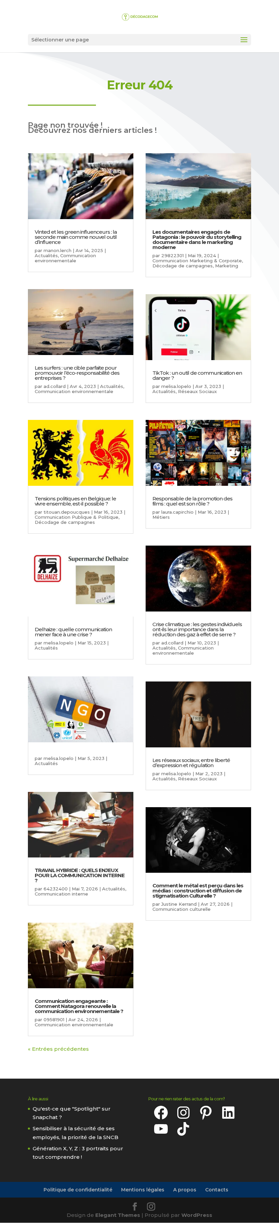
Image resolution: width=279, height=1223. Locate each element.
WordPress (196, 1215)
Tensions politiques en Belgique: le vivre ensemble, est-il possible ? (75, 501)
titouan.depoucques (67, 512)
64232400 (56, 888)
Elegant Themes (117, 1215)
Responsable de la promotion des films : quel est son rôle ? (192, 501)
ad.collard (55, 386)
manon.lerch (57, 250)
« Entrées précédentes (58, 1049)
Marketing (226, 265)
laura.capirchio (177, 512)
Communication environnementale (65, 258)
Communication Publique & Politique (76, 517)
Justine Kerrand (179, 904)
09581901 (54, 1019)
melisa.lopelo (58, 642)
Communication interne (61, 894)
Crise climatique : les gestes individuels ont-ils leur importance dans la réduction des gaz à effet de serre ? (197, 629)
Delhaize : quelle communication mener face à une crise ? (73, 632)
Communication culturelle (181, 909)
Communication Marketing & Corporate (197, 260)
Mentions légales (142, 1190)
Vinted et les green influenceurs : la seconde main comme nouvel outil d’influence (76, 237)
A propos (184, 1190)
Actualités (46, 255)
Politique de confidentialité (78, 1190)
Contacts (216, 1190)
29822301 (172, 255)
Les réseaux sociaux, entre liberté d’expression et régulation (191, 762)
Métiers (161, 517)
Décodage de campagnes (65, 522)
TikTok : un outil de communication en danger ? (197, 375)
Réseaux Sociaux (197, 391)
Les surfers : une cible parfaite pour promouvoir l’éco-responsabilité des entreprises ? (77, 373)
